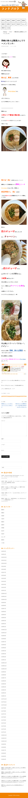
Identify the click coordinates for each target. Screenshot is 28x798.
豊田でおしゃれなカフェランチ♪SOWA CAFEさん (12, 785)
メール (3, 444)
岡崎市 (8, 20)
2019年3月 (3, 653)
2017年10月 (4, 705)
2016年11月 (3, 738)
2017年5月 (3, 720)
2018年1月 (3, 695)
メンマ (20, 782)
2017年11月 (3, 701)
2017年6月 (3, 717)
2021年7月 (3, 572)
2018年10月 (4, 668)
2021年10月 (4, 563)
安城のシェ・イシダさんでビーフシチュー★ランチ (7, 405)
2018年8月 (3, 674)
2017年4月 (3, 723)
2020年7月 (3, 608)
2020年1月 (3, 626)
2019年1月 (3, 659)
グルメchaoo (23, 359)
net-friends (17, 795)
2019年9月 (3, 635)
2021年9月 (3, 566)
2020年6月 (3, 611)
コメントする (13, 46)
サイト (2, 450)
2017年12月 (4, 699)
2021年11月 (3, 560)
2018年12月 (4, 662)
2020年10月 (4, 599)
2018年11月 (3, 665)
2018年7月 (3, 677)
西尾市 (23, 20)
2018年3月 (3, 689)
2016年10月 (4, 741)
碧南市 (3, 24)
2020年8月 (3, 605)
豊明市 (3, 27)
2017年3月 (3, 726)
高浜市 (18, 24)
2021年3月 (3, 584)
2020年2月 (3, 623)
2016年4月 (3, 759)
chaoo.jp (5, 31)
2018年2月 (3, 692)
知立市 (13, 24)
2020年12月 (4, 593)
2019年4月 (3, 650)
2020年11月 (3, 596)
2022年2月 (3, 551)
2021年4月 (3, 581)
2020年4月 (3, 617)
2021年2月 (3, 587)
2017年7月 (3, 714)
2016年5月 (3, 756)
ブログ (10, 31)
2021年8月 (3, 569)
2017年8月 (3, 711)
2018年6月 (3, 680)
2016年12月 (4, 735)
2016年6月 (3, 753)
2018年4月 (3, 686)
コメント (3, 420)
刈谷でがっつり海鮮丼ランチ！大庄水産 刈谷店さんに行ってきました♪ (21, 405)
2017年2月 (3, 729)
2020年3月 (3, 620)
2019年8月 (3, 638)
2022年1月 (3, 554)
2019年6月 (3, 644)
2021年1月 (3, 590)
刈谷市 (18, 20)
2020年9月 (3, 602)
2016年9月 (3, 744)
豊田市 (3, 20)
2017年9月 (3, 708)
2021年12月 (4, 557)
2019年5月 (3, 647)
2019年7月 (3, 641)
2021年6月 (3, 575)
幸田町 (8, 24)
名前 (2, 438)
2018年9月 (3, 671)
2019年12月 (4, 629)
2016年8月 (3, 747)
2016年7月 (3, 750)
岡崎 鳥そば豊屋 (16, 350)
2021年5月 (3, 578)
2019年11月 (3, 632)
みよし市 (24, 24)
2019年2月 (3, 656)
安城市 (13, 20)
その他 (8, 27)
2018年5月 (3, 683)
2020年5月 (3, 614)
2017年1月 (3, 732)
